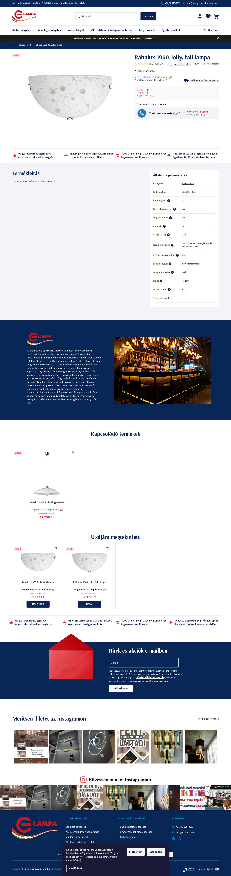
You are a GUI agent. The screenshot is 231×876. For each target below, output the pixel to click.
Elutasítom (135, 852)
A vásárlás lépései (21, 3)
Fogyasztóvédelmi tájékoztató (135, 832)
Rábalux (215, 63)
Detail (89, 604)
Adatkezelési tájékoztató (72, 3)
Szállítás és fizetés (76, 827)
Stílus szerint (188, 183)
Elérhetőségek (127, 837)
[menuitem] (23, 30)
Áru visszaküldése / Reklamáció (82, 832)
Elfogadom (156, 852)
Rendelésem (211, 3)
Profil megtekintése (208, 719)
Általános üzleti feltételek (45, 3)
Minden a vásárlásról (77, 837)
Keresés (148, 16)
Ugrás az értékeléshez (179, 64)
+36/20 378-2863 (172, 3)
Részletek (38, 604)
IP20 (184, 234)
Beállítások (75, 868)
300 (183, 200)
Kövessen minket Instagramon (120, 780)
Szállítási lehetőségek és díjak (204, 80)
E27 (183, 217)
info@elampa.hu (195, 3)
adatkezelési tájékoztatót (150, 677)
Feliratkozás (121, 688)
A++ (183, 209)
